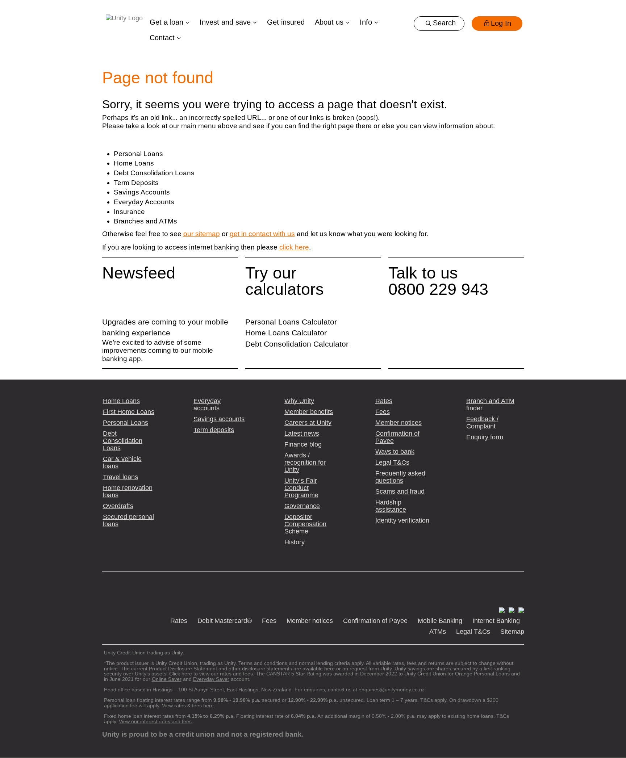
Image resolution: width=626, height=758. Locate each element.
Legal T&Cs (392, 462)
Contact (163, 38)
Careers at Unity (307, 422)
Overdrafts (118, 506)
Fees (382, 411)
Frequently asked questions (400, 477)
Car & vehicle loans (122, 462)
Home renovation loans (128, 491)
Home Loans (121, 401)
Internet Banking (496, 620)
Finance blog (303, 444)
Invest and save (226, 22)
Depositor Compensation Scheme (305, 524)
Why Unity (299, 401)
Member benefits (308, 411)
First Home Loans (128, 411)
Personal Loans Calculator (291, 322)
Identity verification (402, 520)
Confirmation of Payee (397, 437)
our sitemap (201, 234)
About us (330, 22)
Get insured (286, 22)
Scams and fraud (400, 491)
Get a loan (167, 22)
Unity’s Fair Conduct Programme (301, 488)
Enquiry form (484, 437)
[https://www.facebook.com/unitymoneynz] (500, 610)
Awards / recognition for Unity (305, 462)
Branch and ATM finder (490, 404)
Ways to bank (394, 451)
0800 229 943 (438, 289)
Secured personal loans (128, 520)
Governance (302, 506)
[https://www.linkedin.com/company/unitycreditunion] (520, 610)
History (294, 542)
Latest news (301, 433)
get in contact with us (262, 234)
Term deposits (213, 430)
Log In (501, 23)
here (208, 705)
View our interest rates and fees (155, 721)
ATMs (437, 631)
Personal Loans (125, 422)
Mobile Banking (440, 620)
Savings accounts (219, 419)
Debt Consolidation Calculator (297, 344)
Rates (383, 401)
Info (367, 22)
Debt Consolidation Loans (122, 441)
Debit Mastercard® (224, 620)
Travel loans (120, 477)
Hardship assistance (390, 506)
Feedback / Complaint (482, 422)
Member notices (398, 422)
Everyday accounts (207, 404)
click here (294, 247)
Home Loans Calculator (286, 332)
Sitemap (512, 631)
